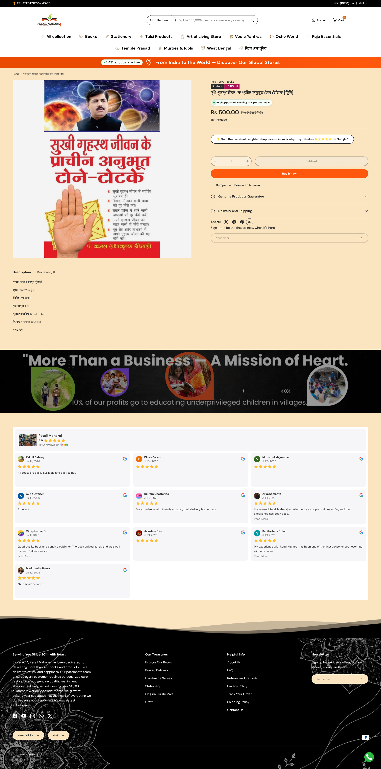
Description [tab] (22, 272)
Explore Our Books (158, 662)
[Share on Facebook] (234, 222)
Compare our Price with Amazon (238, 185)
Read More (261, 519)
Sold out (311, 161)
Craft (149, 702)
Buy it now (289, 173)
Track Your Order (239, 694)
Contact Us (235, 710)
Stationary (152, 686)
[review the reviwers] (125, 459)
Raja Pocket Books (222, 81)
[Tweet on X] (226, 222)
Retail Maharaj (30, 754)
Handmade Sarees (158, 678)
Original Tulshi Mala (159, 694)
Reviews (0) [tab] (46, 272)
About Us (234, 662)
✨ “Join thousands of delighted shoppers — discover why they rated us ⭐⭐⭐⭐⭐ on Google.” (282, 139)
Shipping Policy (238, 702)
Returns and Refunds (242, 678)
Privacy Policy (237, 686)
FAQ (230, 670)
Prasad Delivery (156, 670)
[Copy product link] (249, 221)
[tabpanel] (102, 306)
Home (16, 73)
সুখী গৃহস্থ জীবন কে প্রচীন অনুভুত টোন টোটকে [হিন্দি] (43, 73)
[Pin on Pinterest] (242, 222)
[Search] (252, 20)
